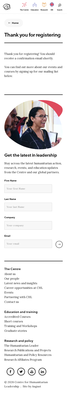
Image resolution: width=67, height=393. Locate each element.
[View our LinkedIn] (41, 372)
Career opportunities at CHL (23, 288)
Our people (11, 278)
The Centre (12, 269)
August (36, 386)
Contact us (11, 302)
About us (10, 274)
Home (15, 22)
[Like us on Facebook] (9, 372)
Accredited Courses (17, 316)
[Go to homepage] (7, 7)
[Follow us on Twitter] (20, 372)
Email (7, 235)
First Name (10, 180)
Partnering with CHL (18, 297)
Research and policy (18, 341)
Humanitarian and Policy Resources (28, 355)
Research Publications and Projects (27, 350)
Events (8, 292)
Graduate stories (15, 330)
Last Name (10, 199)
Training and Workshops (20, 326)
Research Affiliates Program (23, 359)
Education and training (21, 312)
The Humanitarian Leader (21, 345)
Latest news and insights (20, 283)
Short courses (13, 321)
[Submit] (59, 244)
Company (9, 217)
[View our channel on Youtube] (31, 372)
